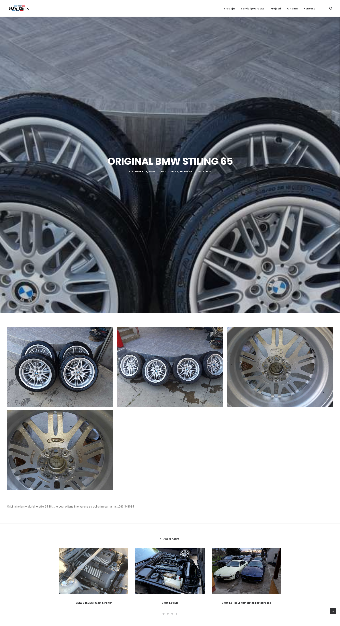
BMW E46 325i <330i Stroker (94, 602)
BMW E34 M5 (170, 602)
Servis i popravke (252, 8)
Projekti (276, 8)
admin (206, 171)
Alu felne (171, 171)
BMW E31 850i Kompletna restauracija (246, 602)
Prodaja (229, 8)
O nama (292, 8)
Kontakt (309, 8)
